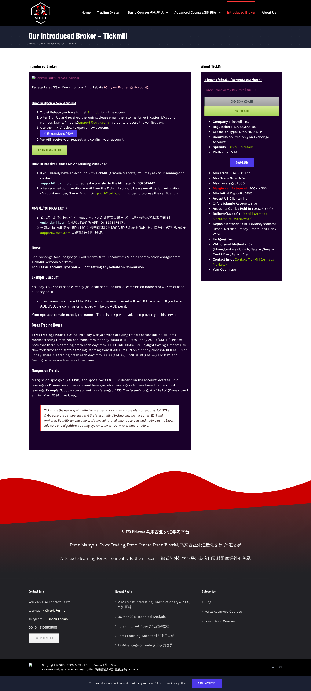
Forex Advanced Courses (223, 612)
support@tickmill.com (57, 183)
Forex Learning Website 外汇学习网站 (146, 636)
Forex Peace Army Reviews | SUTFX (230, 90)
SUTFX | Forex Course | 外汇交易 (96, 665)
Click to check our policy (170, 683)
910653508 (48, 627)
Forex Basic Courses (220, 621)
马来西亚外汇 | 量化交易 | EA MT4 (117, 669)
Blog (208, 602)
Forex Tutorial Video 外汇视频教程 (143, 626)
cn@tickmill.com (53, 223)
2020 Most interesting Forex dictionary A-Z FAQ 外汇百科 (154, 604)
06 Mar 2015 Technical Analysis (142, 617)
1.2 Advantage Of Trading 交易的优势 (145, 645)
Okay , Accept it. (207, 683)
